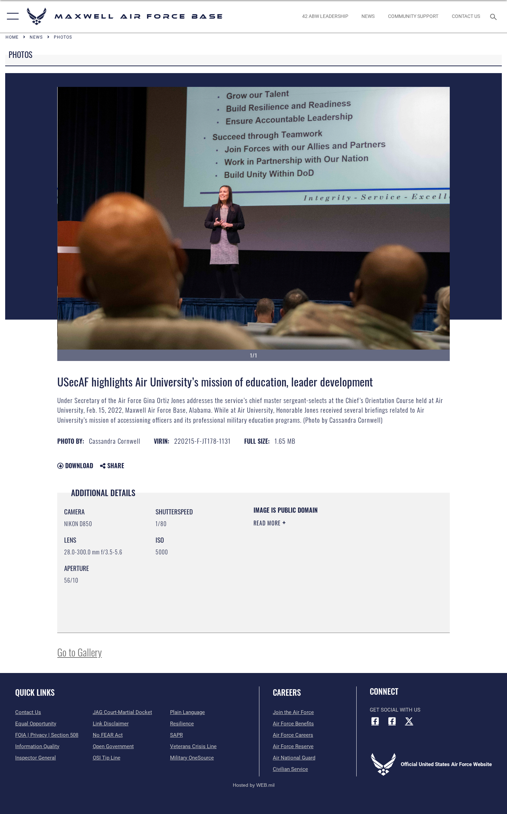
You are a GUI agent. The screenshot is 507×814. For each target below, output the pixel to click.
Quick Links (34, 692)
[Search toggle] (494, 16)
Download (78, 465)
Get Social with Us (395, 710)
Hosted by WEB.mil (254, 785)
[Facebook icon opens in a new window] (375, 721)
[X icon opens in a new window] (409, 721)
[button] (11, 16)
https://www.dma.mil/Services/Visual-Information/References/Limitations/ (334, 576)
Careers (287, 692)
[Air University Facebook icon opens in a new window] (392, 721)
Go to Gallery (79, 651)
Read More (268, 523)
